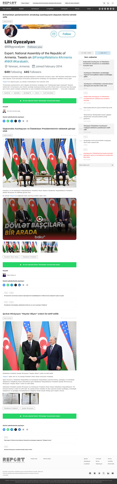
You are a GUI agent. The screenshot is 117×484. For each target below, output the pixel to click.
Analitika (110, 461)
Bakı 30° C (104, 53)
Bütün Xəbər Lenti (84, 165)
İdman (97, 461)
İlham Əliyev (25, 3)
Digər (89, 9)
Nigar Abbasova (11, 275)
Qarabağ (16, 93)
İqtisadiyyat (87, 461)
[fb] (100, 9)
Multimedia (111, 463)
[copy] (27, 121)
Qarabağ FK (27, 93)
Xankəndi (7, 93)
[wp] (8, 121)
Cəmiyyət (98, 458)
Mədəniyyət (99, 463)
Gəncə (37, 93)
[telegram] (105, 9)
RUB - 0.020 (87, 53)
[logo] (10, 3)
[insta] (102, 9)
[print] (23, 121)
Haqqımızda (34, 458)
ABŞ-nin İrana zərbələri (72, 3)
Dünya (110, 458)
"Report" (5, 81)
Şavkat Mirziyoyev (28, 408)
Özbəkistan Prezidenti (29, 257)
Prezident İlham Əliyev (11, 257)
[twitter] (108, 9)
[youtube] (113, 9)
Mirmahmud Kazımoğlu (13, 111)
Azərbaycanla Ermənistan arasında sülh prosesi (47, 3)
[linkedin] (111, 9)
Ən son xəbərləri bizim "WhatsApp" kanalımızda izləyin (41, 100)
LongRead (86, 463)
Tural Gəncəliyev (48, 93)
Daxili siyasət (8, 21)
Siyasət (86, 458)
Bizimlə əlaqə (47, 458)
